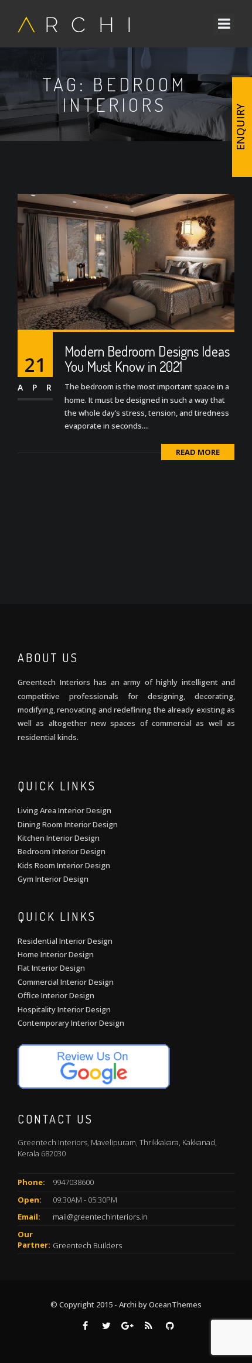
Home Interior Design (56, 954)
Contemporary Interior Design (71, 1023)
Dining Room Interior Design (68, 824)
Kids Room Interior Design (64, 865)
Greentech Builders (87, 1244)
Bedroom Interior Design (61, 851)
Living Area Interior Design (64, 810)
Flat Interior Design (51, 968)
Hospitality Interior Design (64, 1009)
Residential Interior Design (65, 941)
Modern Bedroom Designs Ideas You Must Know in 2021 (147, 358)
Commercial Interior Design (66, 982)
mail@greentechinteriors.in (100, 1216)
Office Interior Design (56, 995)
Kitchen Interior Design (59, 838)
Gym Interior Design (53, 879)
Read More (198, 452)
